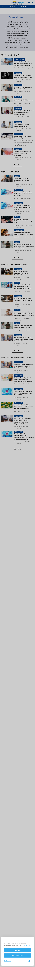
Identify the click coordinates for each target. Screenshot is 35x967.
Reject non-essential (17, 955)
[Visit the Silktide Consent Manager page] (29, 961)
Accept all (17, 950)
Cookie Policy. (27, 945)
